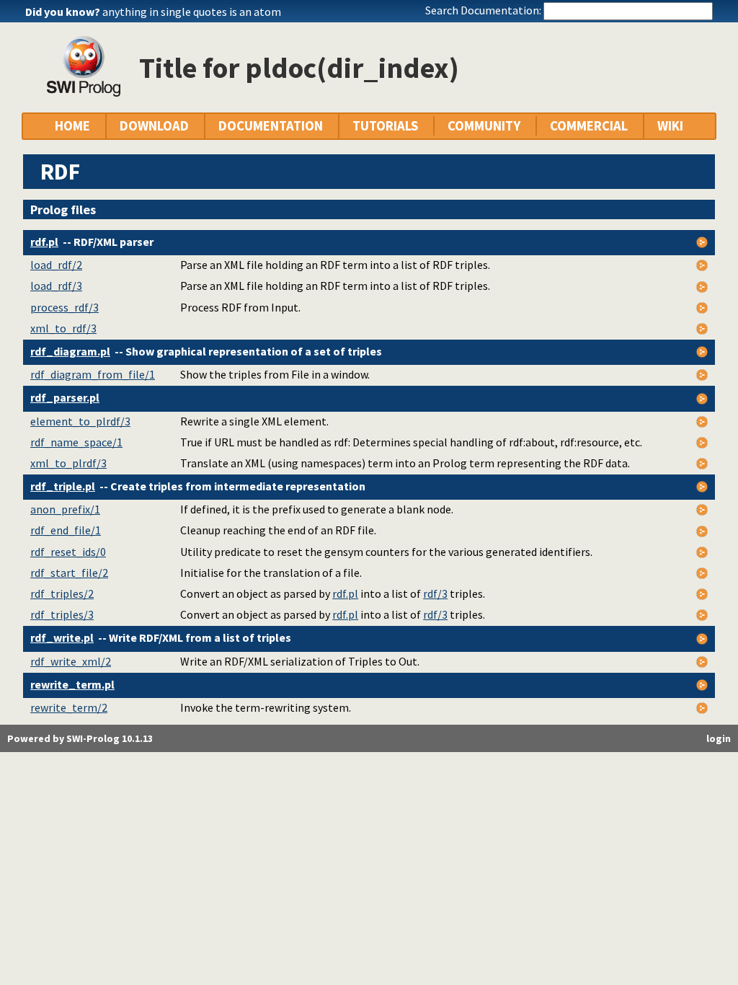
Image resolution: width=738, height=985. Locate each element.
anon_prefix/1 (65, 509)
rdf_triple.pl (62, 486)
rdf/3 (435, 593)
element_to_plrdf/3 (80, 421)
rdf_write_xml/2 (70, 661)
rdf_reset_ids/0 (68, 551)
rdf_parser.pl (64, 397)
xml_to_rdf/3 (63, 328)
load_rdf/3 (56, 285)
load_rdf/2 (56, 264)
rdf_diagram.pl (70, 351)
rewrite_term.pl (72, 684)
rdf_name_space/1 (76, 442)
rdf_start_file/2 (69, 572)
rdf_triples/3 (62, 614)
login (718, 738)
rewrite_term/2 (68, 707)
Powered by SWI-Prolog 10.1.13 (80, 738)
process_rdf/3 (64, 307)
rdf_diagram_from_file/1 (92, 374)
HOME (72, 126)
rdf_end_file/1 (65, 530)
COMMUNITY (484, 126)
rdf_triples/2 (62, 593)
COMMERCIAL (589, 126)
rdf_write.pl (62, 637)
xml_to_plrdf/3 (68, 463)
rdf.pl (44, 241)
